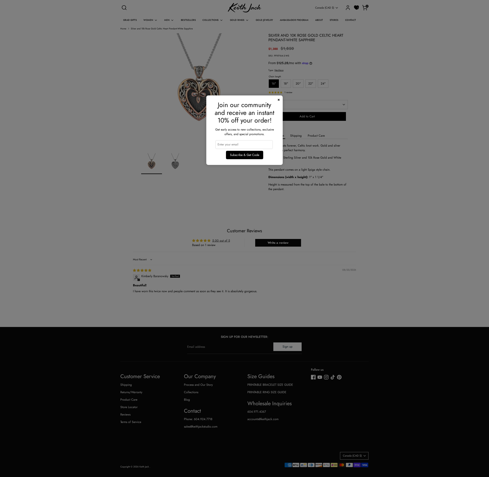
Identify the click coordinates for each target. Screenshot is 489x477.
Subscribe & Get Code (244, 155)
